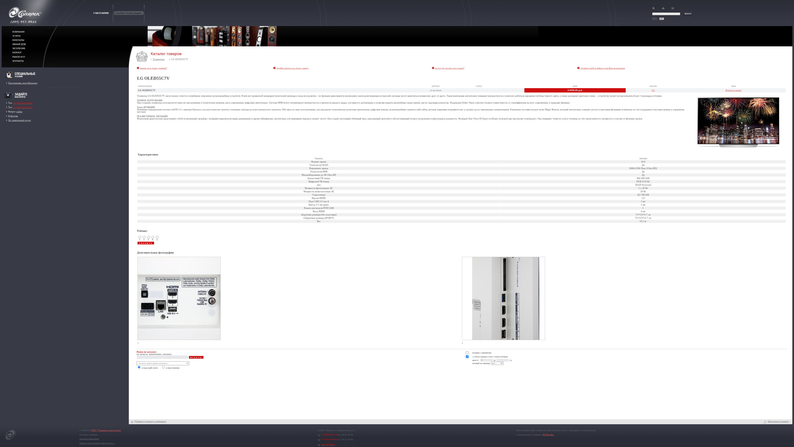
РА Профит (548, 435)
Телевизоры (158, 59)
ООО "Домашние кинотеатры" (106, 430)
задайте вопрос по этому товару (292, 68)
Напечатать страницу (778, 421)
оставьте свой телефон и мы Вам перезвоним (602, 68)
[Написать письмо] (672, 9)
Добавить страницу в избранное (150, 421)
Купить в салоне (733, 90)
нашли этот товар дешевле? (153, 68)
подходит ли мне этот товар (449, 68)
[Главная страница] (653, 9)
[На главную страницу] (10, 440)
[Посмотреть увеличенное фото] (179, 341)
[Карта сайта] (663, 9)
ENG (654, 19)
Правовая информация (89, 439)
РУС (661, 19)
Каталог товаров (166, 54)
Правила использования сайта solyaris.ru (96, 443)
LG (653, 90)
